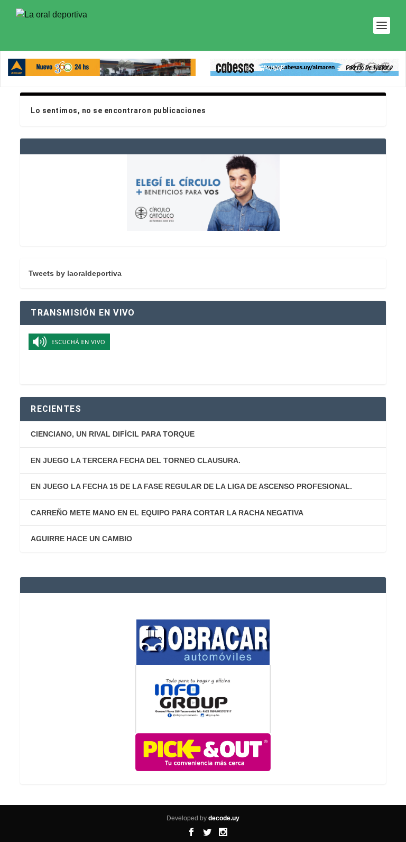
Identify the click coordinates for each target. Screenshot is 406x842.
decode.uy (223, 818)
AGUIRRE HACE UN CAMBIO (81, 538)
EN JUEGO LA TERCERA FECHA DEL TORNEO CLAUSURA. (136, 460)
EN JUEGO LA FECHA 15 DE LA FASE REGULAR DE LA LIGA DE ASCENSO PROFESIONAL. (191, 486)
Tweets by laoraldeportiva (75, 273)
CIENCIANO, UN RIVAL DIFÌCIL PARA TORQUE (113, 434)
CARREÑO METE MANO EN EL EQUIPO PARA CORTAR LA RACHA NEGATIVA (167, 512)
